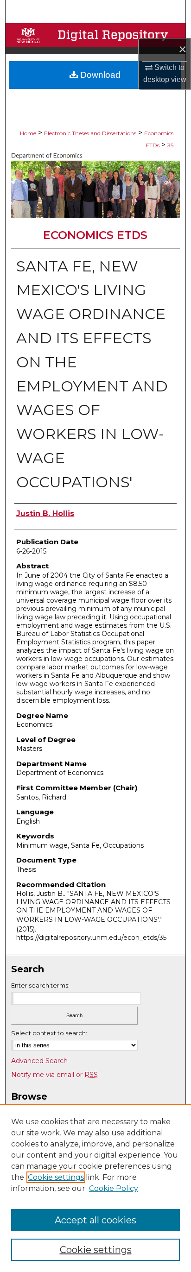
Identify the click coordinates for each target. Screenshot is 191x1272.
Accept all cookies (95, 1220)
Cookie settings (56, 1177)
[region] (95, 1188)
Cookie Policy (113, 1188)
